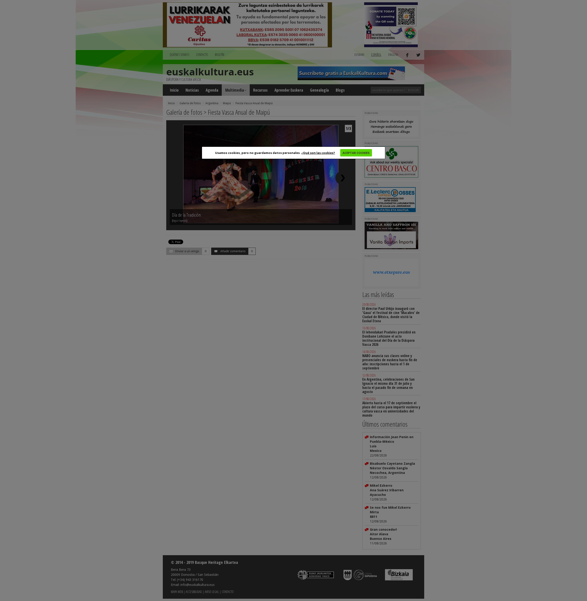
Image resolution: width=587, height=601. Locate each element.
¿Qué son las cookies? (318, 153)
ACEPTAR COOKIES (356, 153)
